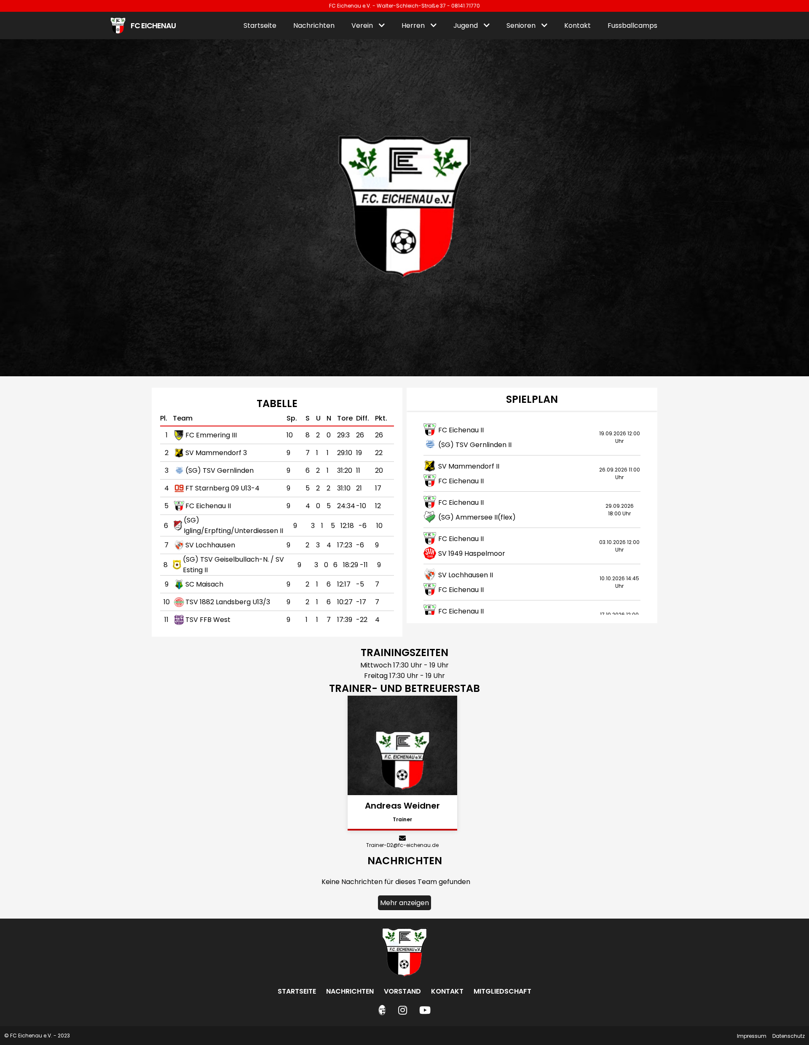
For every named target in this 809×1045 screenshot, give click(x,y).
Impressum (751, 1036)
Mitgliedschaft (502, 991)
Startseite (260, 25)
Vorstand (402, 991)
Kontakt (577, 25)
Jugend (466, 25)
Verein (363, 25)
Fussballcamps (632, 25)
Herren (414, 25)
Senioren (521, 25)
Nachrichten (314, 25)
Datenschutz (788, 1036)
